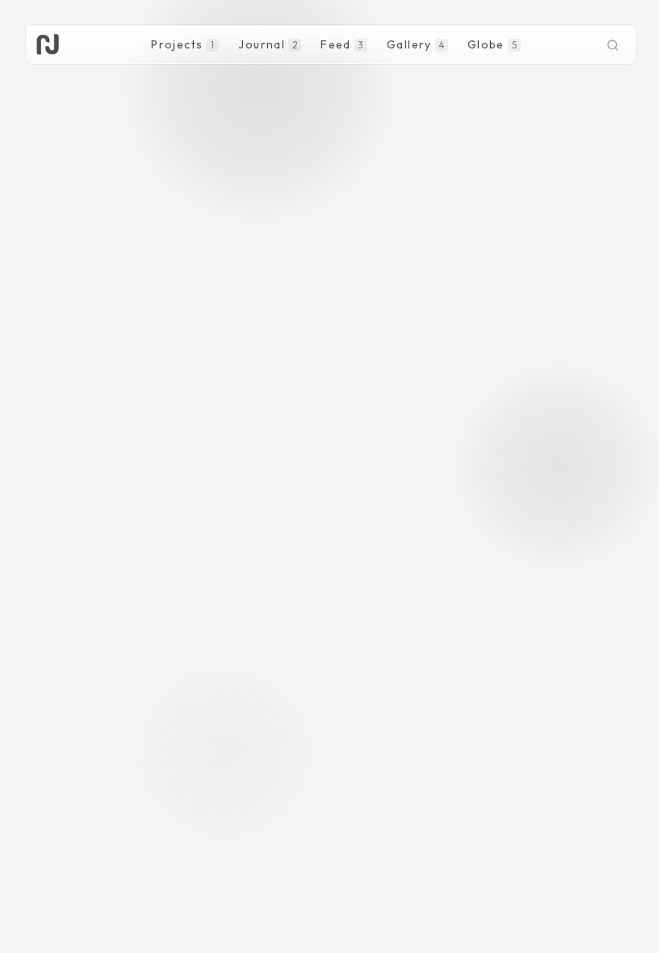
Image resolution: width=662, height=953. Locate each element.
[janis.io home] (48, 44)
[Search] (613, 45)
